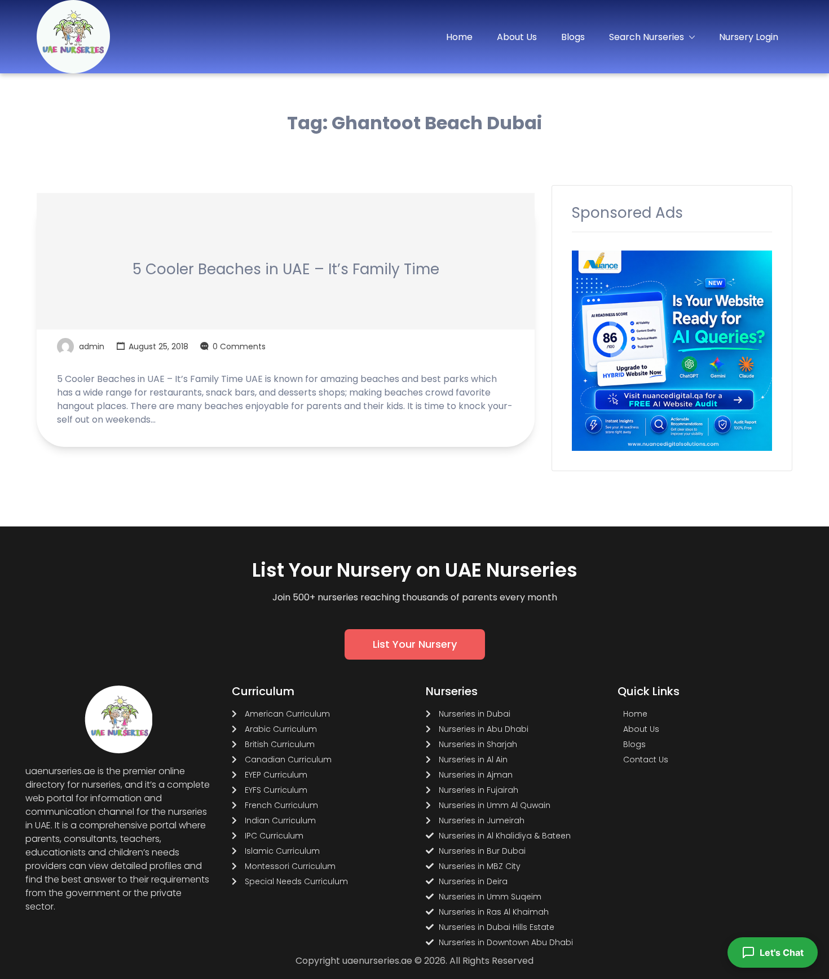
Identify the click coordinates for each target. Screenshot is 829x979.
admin (91, 346)
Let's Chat (782, 952)
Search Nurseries (646, 36)
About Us (517, 36)
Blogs (573, 36)
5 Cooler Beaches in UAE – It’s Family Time (286, 269)
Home (459, 36)
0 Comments (239, 346)
